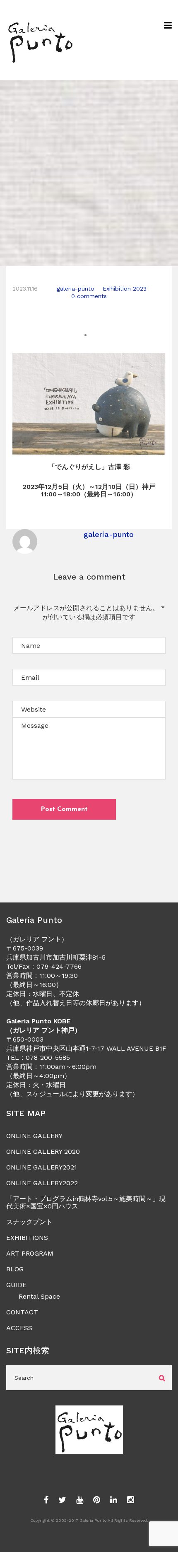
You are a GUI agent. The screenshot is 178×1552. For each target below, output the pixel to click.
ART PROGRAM (29, 1253)
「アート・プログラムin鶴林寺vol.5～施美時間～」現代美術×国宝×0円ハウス (86, 1202)
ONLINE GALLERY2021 (41, 1167)
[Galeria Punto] (40, 40)
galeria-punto (75, 288)
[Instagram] (130, 1500)
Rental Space (39, 1296)
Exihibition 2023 (125, 288)
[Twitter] (62, 1500)
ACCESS (19, 1328)
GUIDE (16, 1285)
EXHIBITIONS (27, 1238)
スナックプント (29, 1222)
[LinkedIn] (113, 1500)
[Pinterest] (96, 1500)
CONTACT (22, 1312)
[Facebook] (46, 1500)
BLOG (15, 1269)
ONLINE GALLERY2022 (42, 1183)
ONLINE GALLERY (34, 1136)
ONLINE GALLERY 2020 (43, 1151)
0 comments (89, 296)
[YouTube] (79, 1500)
